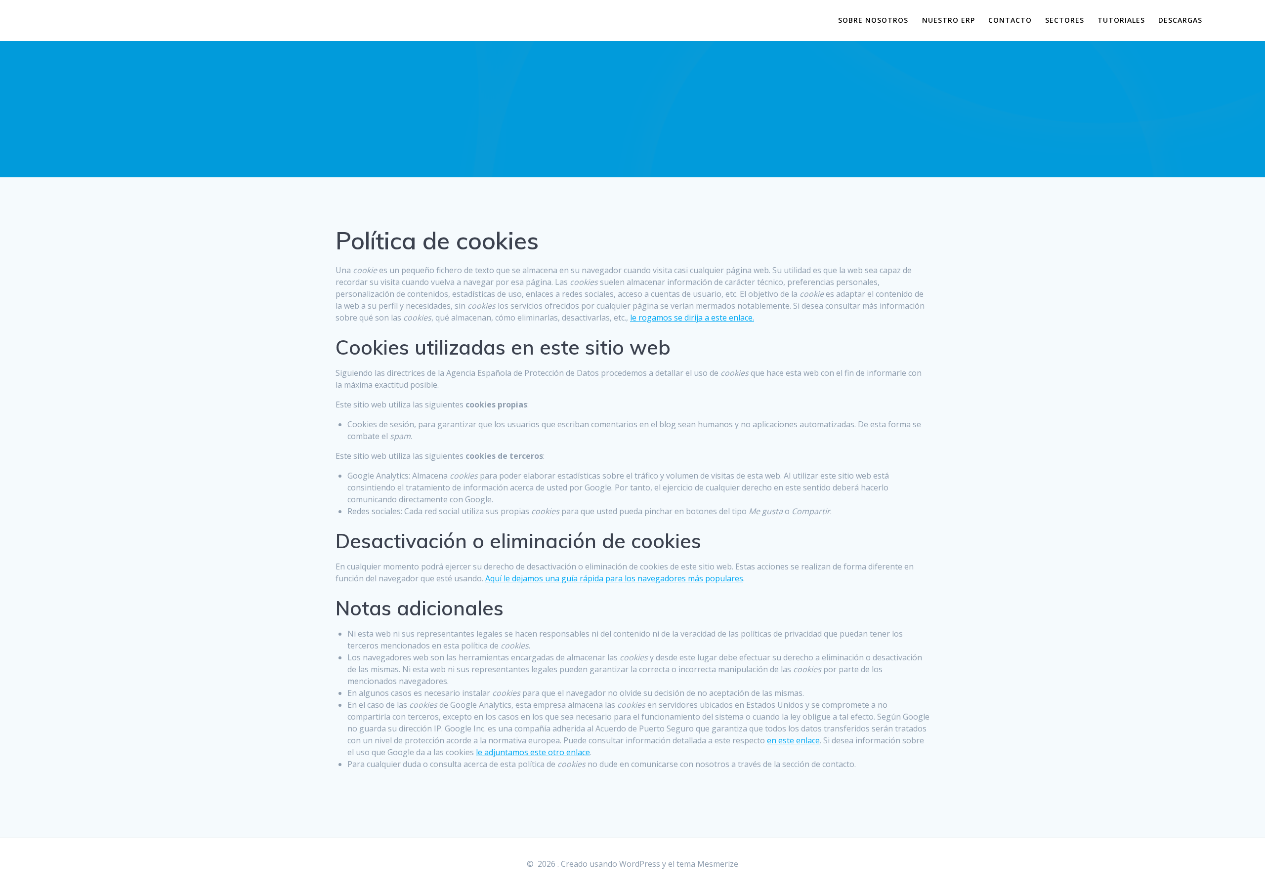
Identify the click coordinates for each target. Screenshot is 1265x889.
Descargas (1180, 20)
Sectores (1064, 20)
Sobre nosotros (873, 20)
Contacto (1010, 20)
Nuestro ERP (948, 20)
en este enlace (793, 740)
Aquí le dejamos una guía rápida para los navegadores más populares (614, 578)
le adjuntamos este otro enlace (533, 752)
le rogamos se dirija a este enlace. (692, 317)
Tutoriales (1121, 20)
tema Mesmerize (707, 863)
